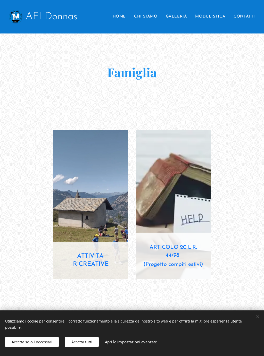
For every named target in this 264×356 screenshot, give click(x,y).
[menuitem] (120, 16)
